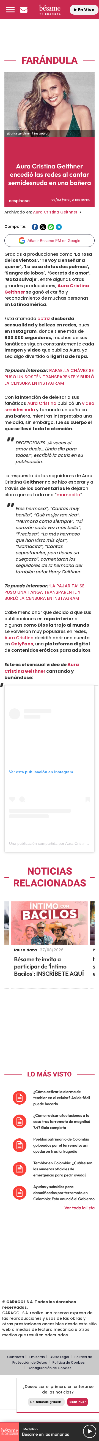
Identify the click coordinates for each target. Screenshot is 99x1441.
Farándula (49, 61)
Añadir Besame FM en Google (54, 240)
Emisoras (37, 1357)
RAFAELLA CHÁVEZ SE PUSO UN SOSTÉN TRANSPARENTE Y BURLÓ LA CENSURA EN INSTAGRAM (49, 376)
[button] (10, 9)
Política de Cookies (69, 1362)
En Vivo (86, 10)
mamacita (68, 495)
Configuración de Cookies (50, 1368)
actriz (43, 318)
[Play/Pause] (89, 1431)
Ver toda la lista (79, 1207)
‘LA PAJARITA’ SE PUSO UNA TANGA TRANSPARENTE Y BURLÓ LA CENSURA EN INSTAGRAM (44, 592)
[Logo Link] (49, 9)
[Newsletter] (23, 9)
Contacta (15, 1357)
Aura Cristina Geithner (55, 212)
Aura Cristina (41, 403)
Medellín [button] (29, 1429)
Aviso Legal (59, 1357)
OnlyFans (22, 644)
